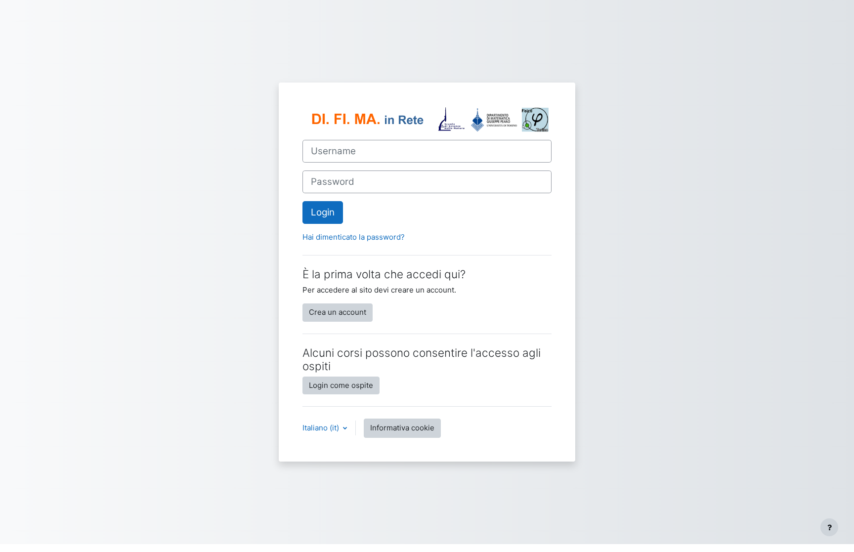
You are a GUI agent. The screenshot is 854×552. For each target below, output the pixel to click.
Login (323, 212)
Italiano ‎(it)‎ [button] (321, 427)
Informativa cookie (402, 427)
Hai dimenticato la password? (353, 237)
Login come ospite (341, 385)
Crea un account (337, 312)
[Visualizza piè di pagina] (829, 527)
